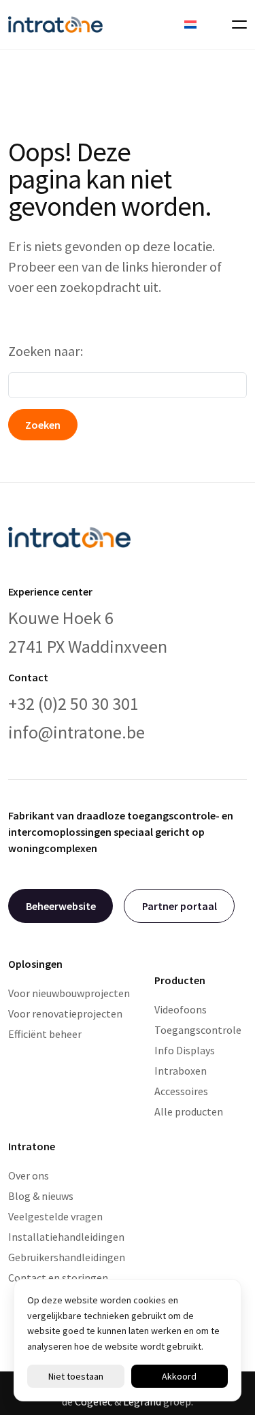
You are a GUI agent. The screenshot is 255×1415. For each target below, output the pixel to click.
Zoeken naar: (45, 350)
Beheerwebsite (61, 906)
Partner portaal (179, 906)
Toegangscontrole (197, 1030)
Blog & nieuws (40, 1196)
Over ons (28, 1175)
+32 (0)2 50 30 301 (73, 703)
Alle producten (188, 1111)
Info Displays (184, 1050)
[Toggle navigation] (235, 24)
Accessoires (181, 1091)
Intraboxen (180, 1070)
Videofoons (180, 1009)
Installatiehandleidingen (66, 1236)
